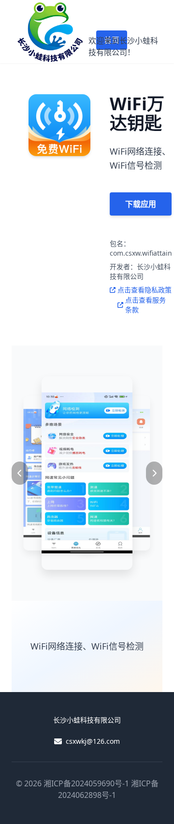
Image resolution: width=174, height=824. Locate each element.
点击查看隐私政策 (144, 289)
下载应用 (140, 204)
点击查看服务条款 (145, 304)
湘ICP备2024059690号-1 (86, 783)
